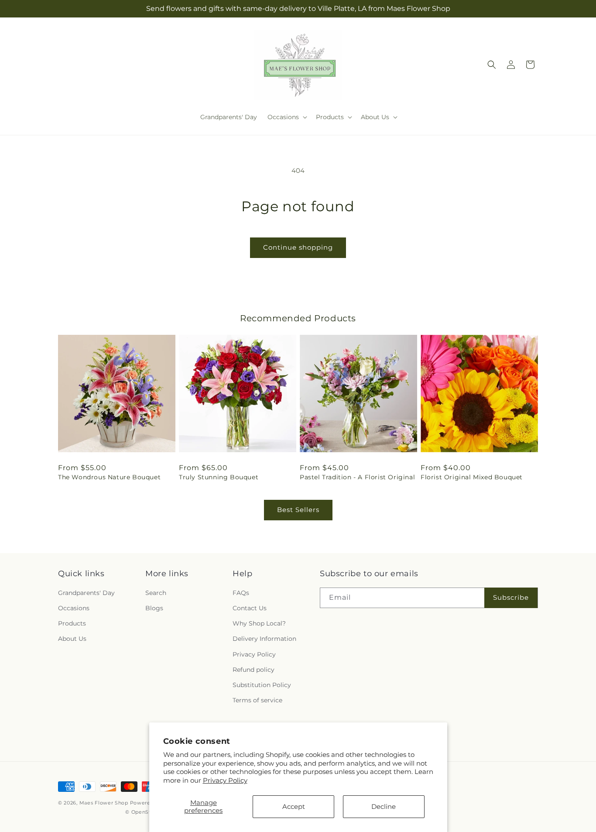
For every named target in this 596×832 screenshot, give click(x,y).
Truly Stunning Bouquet (218, 477)
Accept (293, 806)
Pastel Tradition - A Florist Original (357, 477)
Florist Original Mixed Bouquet (472, 477)
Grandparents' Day (86, 593)
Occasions (73, 608)
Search (155, 593)
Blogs (154, 608)
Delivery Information (264, 639)
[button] (286, 117)
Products (72, 623)
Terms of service (257, 700)
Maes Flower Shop (104, 803)
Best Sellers (298, 509)
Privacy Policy (225, 780)
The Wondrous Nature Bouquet (109, 477)
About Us (72, 639)
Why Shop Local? (259, 623)
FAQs (241, 593)
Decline (383, 806)
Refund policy (253, 670)
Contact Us (250, 608)
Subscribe (511, 597)
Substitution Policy (262, 685)
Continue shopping (298, 247)
